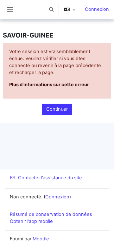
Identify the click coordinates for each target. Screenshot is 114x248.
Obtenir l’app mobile (31, 221)
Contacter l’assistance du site (50, 178)
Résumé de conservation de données (51, 214)
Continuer (57, 109)
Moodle (41, 239)
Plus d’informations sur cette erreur (49, 84)
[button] (51, 9)
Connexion (97, 9)
